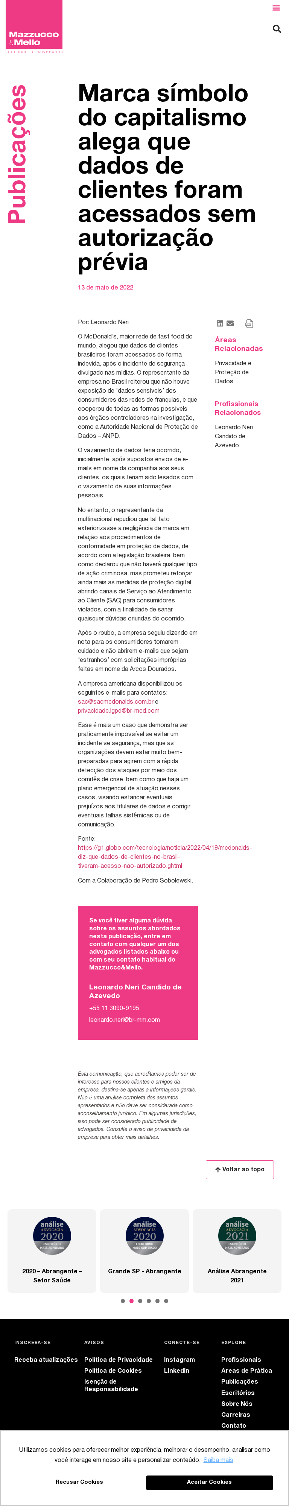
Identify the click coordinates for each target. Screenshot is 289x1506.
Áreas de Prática (246, 1371)
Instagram (179, 1360)
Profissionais (241, 1360)
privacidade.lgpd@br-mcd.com (119, 711)
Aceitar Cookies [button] (209, 1482)
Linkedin (176, 1371)
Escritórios (238, 1393)
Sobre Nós (236, 1404)
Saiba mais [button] (218, 1460)
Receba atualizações (46, 1360)
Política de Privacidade (118, 1360)
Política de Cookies (113, 1371)
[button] (276, 8)
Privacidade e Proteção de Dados (233, 372)
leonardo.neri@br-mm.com (124, 1020)
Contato (233, 1426)
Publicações (239, 1382)
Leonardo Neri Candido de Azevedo (234, 436)
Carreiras (235, 1415)
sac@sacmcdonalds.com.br (116, 702)
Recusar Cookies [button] (79, 1482)
